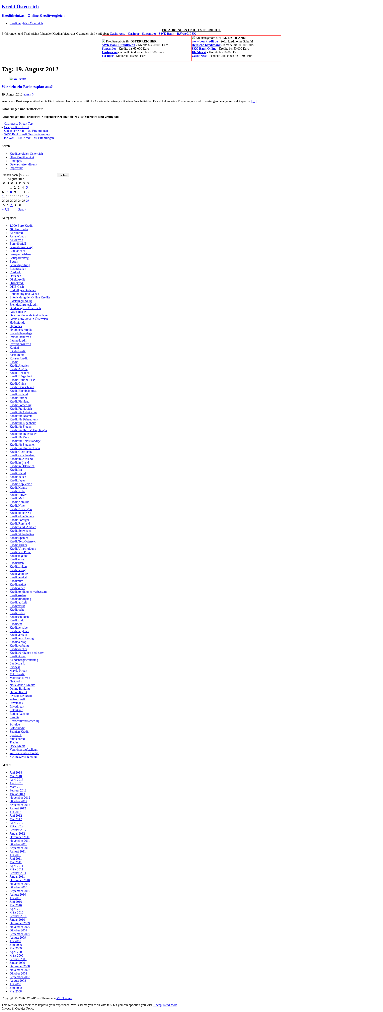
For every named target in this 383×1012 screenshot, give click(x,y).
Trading (14, 742)
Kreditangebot (19, 555)
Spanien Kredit (19, 731)
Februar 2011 (18, 873)
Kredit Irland (18, 473)
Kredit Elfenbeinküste (23, 390)
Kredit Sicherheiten (22, 534)
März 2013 (16, 787)
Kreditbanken (18, 566)
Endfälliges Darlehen (23, 290)
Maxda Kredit (18, 670)
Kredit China (18, 383)
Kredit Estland (19, 394)
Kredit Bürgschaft (21, 376)
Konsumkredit (19, 358)
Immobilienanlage (21, 333)
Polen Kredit (18, 699)
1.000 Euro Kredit (21, 225)
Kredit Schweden (21, 530)
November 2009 (20, 926)
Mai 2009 (16, 948)
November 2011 (20, 840)
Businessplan (18, 268)
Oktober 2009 (18, 930)
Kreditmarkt (17, 606)
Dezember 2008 (20, 966)
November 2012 (20, 797)
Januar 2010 (17, 919)
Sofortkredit (17, 728)
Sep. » (22, 209)
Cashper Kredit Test (16, 127)
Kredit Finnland (20, 401)
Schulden (15, 724)
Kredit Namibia (19, 502)
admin (27, 94)
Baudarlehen (18, 250)
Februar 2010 (18, 916)
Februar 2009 (18, 959)
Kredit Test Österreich (23, 541)
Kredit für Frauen (21, 426)
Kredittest (16, 624)
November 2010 (20, 883)
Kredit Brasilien (20, 372)
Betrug (14, 261)
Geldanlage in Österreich (25, 308)
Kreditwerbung (19, 645)
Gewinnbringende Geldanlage (28, 315)
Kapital (14, 347)
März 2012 (16, 826)
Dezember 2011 (20, 837)
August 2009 (18, 937)
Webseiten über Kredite (24, 753)
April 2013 (16, 783)
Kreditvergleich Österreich (26, 23)
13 (3, 196)
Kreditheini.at (18, 577)
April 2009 (16, 952)
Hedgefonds (17, 322)
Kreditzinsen (18, 656)
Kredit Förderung (21, 405)
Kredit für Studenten (22, 444)
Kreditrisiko (17, 613)
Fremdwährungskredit (23, 304)
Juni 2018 (16, 772)
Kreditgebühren (19, 573)
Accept (157, 1005)
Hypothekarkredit (21, 329)
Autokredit (16, 240)
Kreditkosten (18, 595)
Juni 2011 (16, 858)
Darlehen (15, 276)
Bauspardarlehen (20, 254)
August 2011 (18, 851)
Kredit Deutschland (22, 387)
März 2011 (16, 869)
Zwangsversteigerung (23, 756)
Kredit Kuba (17, 491)
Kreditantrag (17, 559)
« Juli (5, 209)
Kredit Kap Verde (21, 484)
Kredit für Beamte (21, 415)
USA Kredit (17, 746)
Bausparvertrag (19, 258)
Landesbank (17, 663)
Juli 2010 (15, 898)
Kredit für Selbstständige (25, 441)
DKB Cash (17, 286)
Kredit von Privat (20, 552)
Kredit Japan (18, 480)
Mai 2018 (16, 776)
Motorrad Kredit (20, 677)
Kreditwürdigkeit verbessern (27, 652)
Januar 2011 (17, 876)
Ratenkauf (16, 710)
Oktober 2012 (18, 801)
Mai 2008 (16, 991)
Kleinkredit (17, 354)
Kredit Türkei (18, 545)
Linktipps (16, 160)
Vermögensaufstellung (24, 749)
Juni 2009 (16, 944)
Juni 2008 (16, 987)
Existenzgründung (21, 301)
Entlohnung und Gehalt (24, 293)
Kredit (14, 362)
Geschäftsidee (18, 311)
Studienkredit (18, 738)
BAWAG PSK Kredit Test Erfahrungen (29, 138)
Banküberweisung (21, 247)
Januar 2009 (17, 962)
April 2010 (16, 909)
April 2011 (16, 865)
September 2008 (20, 977)
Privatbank (16, 703)
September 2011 (20, 848)
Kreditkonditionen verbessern (28, 591)
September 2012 (20, 804)
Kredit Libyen (18, 494)
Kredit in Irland (19, 462)
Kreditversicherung (22, 638)
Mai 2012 (16, 819)
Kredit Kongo (18, 487)
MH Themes (64, 998)
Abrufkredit (17, 232)
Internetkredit (18, 340)
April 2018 (16, 779)
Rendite (14, 717)
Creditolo (15, 272)
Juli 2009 (15, 941)
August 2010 (18, 894)
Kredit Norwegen (21, 509)
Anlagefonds (18, 236)
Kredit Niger (18, 505)
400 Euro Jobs (19, 229)
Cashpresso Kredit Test (18, 123)
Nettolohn (16, 681)
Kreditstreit (17, 620)
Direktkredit (17, 279)
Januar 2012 (17, 833)
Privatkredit (17, 706)
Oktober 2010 (18, 887)
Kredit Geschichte (21, 451)
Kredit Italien (18, 476)
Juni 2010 (16, 901)
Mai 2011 (16, 862)
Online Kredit (18, 692)
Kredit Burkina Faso (22, 380)
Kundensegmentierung (24, 660)
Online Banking (20, 688)
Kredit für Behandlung (24, 419)
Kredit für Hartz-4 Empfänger (28, 430)
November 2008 (20, 970)
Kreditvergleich (19, 631)
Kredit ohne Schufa (22, 516)
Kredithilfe (16, 581)
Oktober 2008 (18, 973)
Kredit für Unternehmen (25, 448)
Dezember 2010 (20, 880)
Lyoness (15, 667)
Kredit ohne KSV (21, 512)
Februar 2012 (18, 830)
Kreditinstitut (18, 584)
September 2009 (20, 934)
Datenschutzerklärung (23, 164)
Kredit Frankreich (21, 408)
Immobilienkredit (20, 337)
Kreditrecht (17, 609)
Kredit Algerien (19, 365)
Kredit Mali (17, 498)
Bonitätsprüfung (20, 265)
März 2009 (16, 955)
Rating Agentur (19, 713)
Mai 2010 (16, 905)
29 (11, 205)
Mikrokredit (17, 674)
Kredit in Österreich (22, 466)
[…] (254, 101)
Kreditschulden (19, 616)
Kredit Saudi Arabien (23, 527)
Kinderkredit (18, 351)
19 (27, 196)
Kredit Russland (20, 523)
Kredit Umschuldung (23, 548)
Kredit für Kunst (20, 437)
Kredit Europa (19, 398)
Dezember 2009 (20, 923)
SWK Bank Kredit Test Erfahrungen (27, 134)
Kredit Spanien (19, 537)
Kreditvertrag (18, 642)
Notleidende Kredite (22, 685)
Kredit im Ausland (21, 459)
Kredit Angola (19, 369)
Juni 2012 (16, 815)
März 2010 (16, 912)
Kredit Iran (16, 469)
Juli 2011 (15, 855)
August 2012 (18, 808)
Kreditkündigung (20, 599)
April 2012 (16, 822)
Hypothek (16, 326)
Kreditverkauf (18, 634)
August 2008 (18, 980)
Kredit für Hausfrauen (23, 433)
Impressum (16, 168)
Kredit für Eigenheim (23, 423)
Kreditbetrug (18, 570)
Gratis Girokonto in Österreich (29, 319)
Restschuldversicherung (24, 721)
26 (27, 200)
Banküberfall (18, 243)
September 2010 (20, 891)
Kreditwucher (18, 649)
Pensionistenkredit (21, 695)
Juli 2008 (15, 984)
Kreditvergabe (19, 627)
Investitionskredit (20, 344)
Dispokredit (17, 283)
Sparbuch (16, 735)
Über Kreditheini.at (22, 157)
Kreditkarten (17, 588)
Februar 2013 (18, 790)
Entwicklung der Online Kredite (30, 297)
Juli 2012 (15, 812)
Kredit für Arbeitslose (23, 412)
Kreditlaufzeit (18, 602)
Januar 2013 (17, 794)
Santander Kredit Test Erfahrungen (26, 130)
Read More (170, 1005)
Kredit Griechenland (22, 455)
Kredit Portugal (19, 520)
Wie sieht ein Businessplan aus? (27, 87)
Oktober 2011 (18, 844)
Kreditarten (17, 563)
